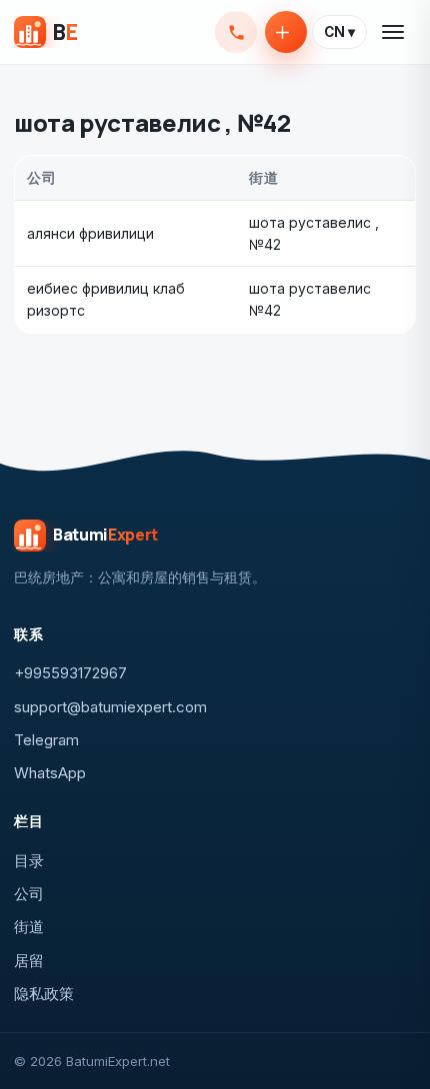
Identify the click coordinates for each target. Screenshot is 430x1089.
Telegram (46, 739)
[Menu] (394, 32)
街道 (29, 926)
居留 (29, 960)
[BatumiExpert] (45, 32)
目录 (29, 860)
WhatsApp (50, 772)
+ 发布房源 (286, 32)
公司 (29, 893)
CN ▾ (339, 32)
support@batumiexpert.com (110, 706)
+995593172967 (236, 32)
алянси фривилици (90, 233)
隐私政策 (44, 993)
